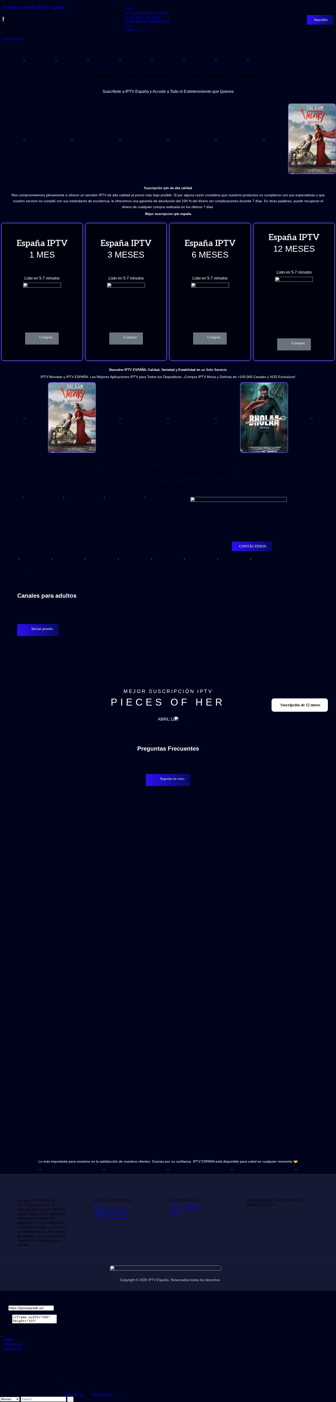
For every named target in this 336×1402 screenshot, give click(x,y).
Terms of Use (73, 1394)
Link (3, 1308)
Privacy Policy (103, 1394)
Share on (7, 1330)
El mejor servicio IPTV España (33, 7)
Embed (5, 1322)
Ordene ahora (13, 39)
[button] (42, 338)
